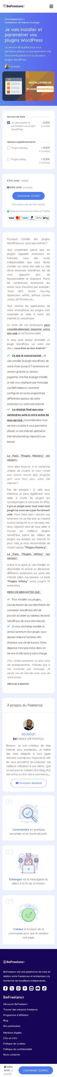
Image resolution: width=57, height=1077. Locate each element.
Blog (5, 1020)
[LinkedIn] (31, 988)
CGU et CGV (10, 1038)
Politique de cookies (14, 1043)
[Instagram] (18, 988)
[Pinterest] (24, 988)
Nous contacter (11, 1054)
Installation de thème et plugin (22, 22)
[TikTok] (44, 988)
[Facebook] (5, 988)
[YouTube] (37, 988)
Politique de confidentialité (17, 1049)
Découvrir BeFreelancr (15, 1004)
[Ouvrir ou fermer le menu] (51, 6)
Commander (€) (35, 1070)
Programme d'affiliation (15, 1015)
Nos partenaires (11, 1026)
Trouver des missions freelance (20, 1009)
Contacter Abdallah (30, 783)
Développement (14, 19)
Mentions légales (12, 1032)
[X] (11, 988)
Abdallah (29, 734)
